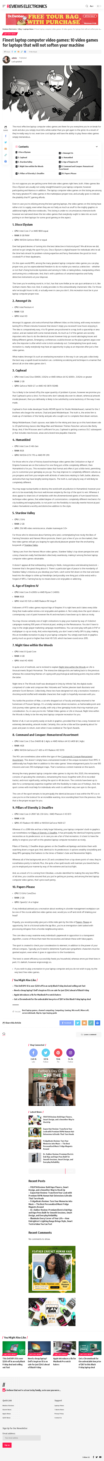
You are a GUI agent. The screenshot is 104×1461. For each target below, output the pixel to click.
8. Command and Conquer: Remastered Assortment (76, 167)
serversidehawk (28, 1013)
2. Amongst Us (67, 153)
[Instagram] (70, 1056)
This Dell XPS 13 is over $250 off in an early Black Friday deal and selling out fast (49, 986)
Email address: (9, 1433)
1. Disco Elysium (24, 152)
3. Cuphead (22, 157)
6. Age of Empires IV (69, 162)
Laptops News (10, 34)
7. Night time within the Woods (30, 166)
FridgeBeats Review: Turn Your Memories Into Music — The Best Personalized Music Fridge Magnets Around (50, 1204)
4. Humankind (67, 157)
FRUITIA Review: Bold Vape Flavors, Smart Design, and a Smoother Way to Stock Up (58, 1119)
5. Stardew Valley (25, 162)
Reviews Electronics (27, 6)
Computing (59, 1010)
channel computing (46, 1010)
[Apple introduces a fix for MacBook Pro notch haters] (64, 1348)
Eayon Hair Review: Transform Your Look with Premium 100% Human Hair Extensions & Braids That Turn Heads (58, 1131)
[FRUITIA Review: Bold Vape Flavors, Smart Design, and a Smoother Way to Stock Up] (35, 1120)
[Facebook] (33, 1056)
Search (70, 1171)
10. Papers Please (69, 173)
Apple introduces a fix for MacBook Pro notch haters (37, 994)
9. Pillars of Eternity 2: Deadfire (31, 173)
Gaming (68, 1010)
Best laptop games (29, 1010)
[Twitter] (46, 1056)
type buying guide (49, 1013)
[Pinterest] (58, 1056)
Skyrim (39, 1013)
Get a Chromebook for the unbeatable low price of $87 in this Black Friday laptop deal (52, 999)
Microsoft (76, 1010)
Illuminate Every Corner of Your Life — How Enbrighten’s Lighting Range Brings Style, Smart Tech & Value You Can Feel (51, 1221)
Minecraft (85, 1010)
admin (14, 58)
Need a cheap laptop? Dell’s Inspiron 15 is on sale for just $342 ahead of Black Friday (51, 990)
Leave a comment (90, 1034)
